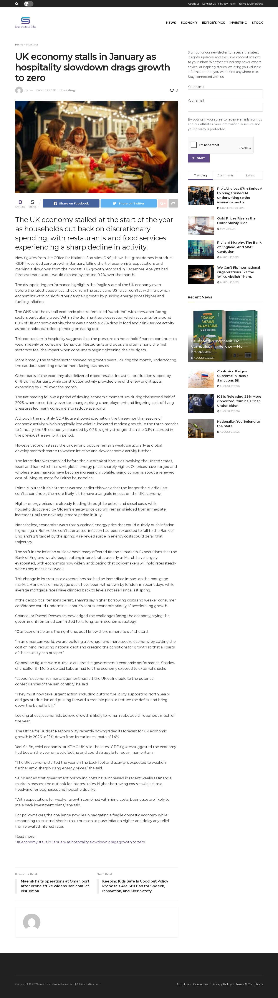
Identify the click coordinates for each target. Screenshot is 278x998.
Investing (238, 23)
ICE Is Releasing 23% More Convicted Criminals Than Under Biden (239, 401)
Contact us (209, 3)
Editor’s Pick (213, 23)
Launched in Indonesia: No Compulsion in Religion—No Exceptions (216, 346)
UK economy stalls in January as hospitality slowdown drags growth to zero (80, 842)
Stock (257, 23)
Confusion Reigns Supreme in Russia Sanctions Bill (232, 375)
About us (193, 3)
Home (19, 44)
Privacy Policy (227, 3)
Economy (189, 23)
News (171, 23)
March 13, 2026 (46, 90)
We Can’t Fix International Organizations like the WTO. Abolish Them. (238, 272)
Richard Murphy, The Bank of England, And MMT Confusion (239, 247)
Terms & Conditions (251, 3)
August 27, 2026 (203, 357)
